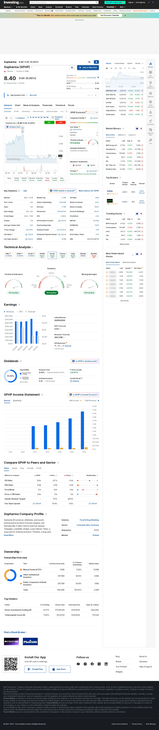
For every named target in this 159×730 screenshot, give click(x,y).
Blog (117, 656)
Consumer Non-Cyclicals (88, 525)
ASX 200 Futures (112, 95)
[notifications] (148, 2)
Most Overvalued (129, 262)
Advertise (143, 661)
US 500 (108, 103)
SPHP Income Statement (22, 394)
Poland (96, 535)
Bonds (129, 63)
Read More (9, 535)
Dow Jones (110, 106)
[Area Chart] (11, 118)
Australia (30, 11)
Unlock (38, 503)
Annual (7, 400)
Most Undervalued (113, 262)
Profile (16, 111)
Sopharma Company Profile (24, 514)
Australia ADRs (71, 11)
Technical (60, 105)
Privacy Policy (137, 724)
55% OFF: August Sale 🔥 (115, 2)
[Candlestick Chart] (6, 118)
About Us (143, 656)
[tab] (8, 255)
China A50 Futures (112, 110)
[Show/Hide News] (53, 117)
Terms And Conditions (119, 724)
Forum (71, 105)
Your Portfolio (121, 667)
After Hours (39, 11)
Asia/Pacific (107, 11)
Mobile (118, 661)
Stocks (8, 11)
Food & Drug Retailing (89, 520)
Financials (47, 105)
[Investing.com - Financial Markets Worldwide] (14, 2)
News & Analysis (31, 105)
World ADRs (59, 11)
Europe (88, 11)
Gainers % (121, 135)
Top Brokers (112, 177)
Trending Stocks (114, 213)
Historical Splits (52, 111)
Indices (108, 63)
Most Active (110, 135)
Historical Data (38, 111)
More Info (33, 95)
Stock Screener (97, 7)
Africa (115, 11)
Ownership (26, 111)
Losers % (132, 135)
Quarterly (17, 400)
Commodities (119, 63)
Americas (81, 11)
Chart (17, 105)
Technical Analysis (17, 247)
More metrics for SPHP (89, 191)
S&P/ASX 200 (111, 91)
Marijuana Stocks (125, 11)
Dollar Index (110, 114)
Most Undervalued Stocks (115, 255)
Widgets (119, 672)
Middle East (97, 11)
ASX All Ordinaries (113, 99)
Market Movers (113, 128)
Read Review (142, 192)
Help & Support (145, 667)
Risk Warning (150, 724)
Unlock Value (91, 78)
